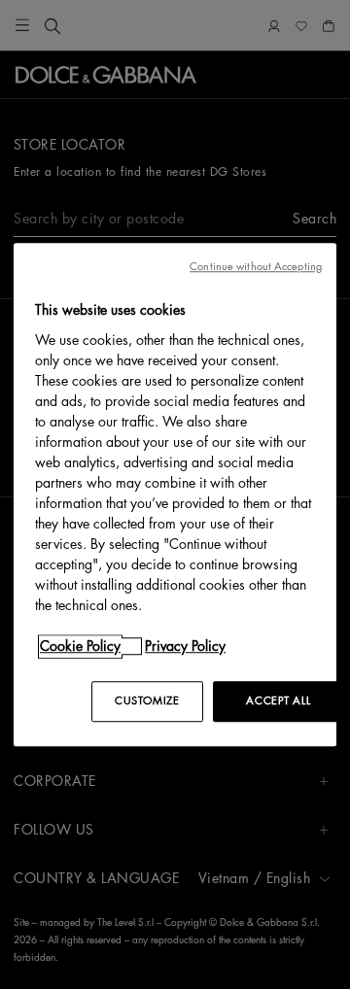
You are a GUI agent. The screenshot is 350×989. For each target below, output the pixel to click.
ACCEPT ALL (278, 701)
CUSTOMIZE (147, 701)
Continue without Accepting (256, 266)
